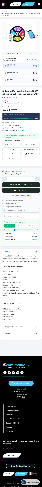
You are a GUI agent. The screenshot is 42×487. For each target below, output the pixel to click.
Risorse (9, 427)
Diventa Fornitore (12, 410)
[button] (4, 35)
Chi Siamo (9, 431)
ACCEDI (15, 4)
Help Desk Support (22, 383)
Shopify (12, 149)
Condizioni (10, 415)
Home (3, 11)
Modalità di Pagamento (14, 419)
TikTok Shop (32, 154)
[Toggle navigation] (39, 4)
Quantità (9, 226)
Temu (12, 158)
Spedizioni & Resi (12, 423)
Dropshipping (11, 406)
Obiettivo (21, 226)
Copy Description (12, 145)
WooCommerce (32, 149)
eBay (12, 154)
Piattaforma (32, 226)
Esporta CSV (31, 145)
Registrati (28, 4)
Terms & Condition (14, 484)
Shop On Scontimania (20, 466)
